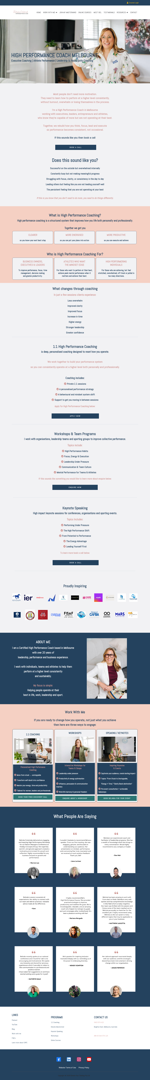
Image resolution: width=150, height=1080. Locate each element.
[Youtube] (89, 1059)
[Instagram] (79, 1059)
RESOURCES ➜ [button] (122, 12)
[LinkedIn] (69, 1059)
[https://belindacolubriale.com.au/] (21, 12)
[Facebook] (59, 1059)
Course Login (134, 3)
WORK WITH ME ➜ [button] (50, 12)
